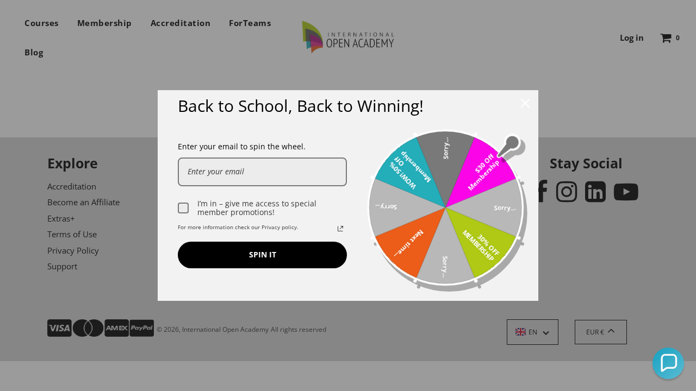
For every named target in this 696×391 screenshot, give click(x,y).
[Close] (525, 103)
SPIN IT (262, 254)
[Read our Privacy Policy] (340, 228)
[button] (668, 363)
